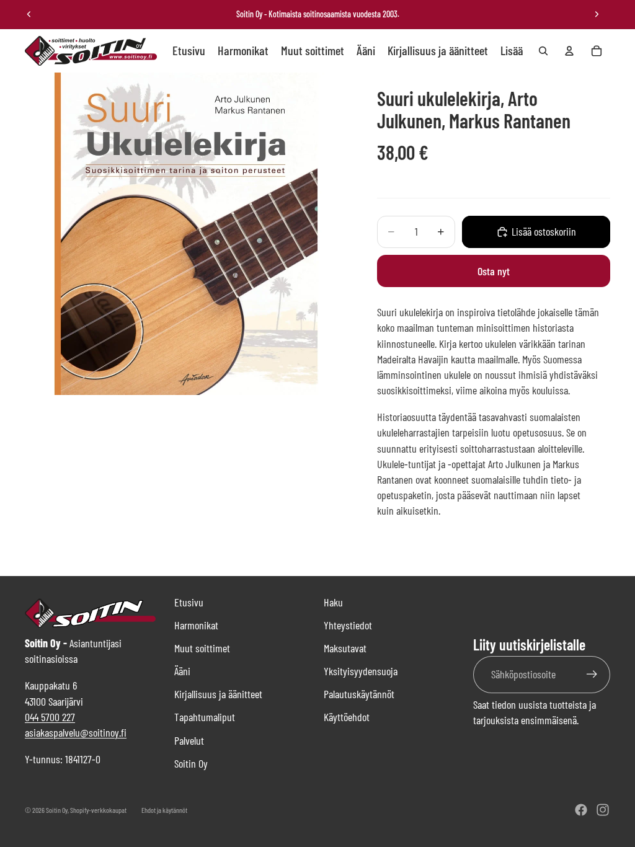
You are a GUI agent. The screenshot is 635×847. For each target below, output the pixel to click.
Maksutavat (345, 648)
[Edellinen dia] (29, 14)
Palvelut (189, 740)
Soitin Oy (191, 763)
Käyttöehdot (347, 717)
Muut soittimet (202, 648)
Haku (333, 602)
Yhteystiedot (348, 625)
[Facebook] (581, 809)
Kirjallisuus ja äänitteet (218, 694)
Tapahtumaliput (204, 717)
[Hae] (543, 50)
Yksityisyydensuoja (360, 671)
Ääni (182, 671)
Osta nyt (493, 271)
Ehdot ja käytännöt (164, 809)
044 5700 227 (50, 717)
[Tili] (569, 50)
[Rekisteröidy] (592, 674)
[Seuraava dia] (596, 14)
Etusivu (188, 602)
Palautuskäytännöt (359, 694)
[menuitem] (511, 51)
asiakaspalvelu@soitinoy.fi (76, 732)
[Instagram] (602, 809)
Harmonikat (196, 625)
